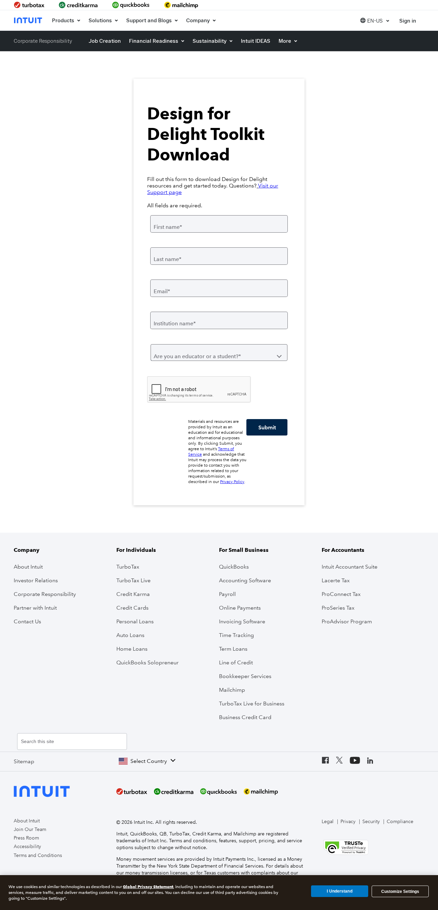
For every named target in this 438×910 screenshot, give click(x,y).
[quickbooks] (131, 5)
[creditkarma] (78, 5)
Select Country (148, 761)
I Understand (339, 891)
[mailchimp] (182, 5)
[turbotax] (30, 5)
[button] (375, 20)
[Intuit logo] (29, 20)
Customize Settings (400, 891)
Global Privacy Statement (148, 886)
